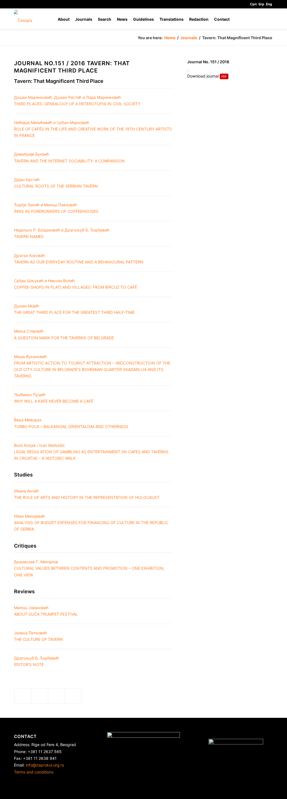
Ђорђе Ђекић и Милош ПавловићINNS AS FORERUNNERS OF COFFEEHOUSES (56, 208)
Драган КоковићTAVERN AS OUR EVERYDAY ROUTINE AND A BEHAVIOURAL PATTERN (78, 258)
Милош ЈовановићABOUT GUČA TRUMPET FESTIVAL (46, 610)
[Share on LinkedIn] (56, 696)
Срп (253, 4)
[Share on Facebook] (22, 696)
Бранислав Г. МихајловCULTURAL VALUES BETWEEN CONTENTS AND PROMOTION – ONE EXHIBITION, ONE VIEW (89, 568)
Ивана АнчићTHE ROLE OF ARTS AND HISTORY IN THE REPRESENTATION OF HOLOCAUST (86, 494)
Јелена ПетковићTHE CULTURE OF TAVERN (38, 636)
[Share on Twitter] (39, 696)
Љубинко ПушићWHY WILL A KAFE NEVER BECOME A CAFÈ (53, 397)
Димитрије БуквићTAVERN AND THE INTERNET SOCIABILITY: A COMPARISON (69, 157)
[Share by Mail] (73, 696)
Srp (261, 4)
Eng (269, 4)
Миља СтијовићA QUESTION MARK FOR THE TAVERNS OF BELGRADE (64, 334)
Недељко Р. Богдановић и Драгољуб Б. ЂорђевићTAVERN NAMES (61, 233)
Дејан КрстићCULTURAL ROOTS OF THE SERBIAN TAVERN (56, 182)
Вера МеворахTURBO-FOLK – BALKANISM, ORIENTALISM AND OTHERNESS (71, 423)
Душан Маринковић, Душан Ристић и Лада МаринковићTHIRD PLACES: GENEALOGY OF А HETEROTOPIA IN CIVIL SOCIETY (77, 100)
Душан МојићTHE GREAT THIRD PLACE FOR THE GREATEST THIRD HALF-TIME (74, 309)
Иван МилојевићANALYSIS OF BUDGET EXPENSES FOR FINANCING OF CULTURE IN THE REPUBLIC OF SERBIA (91, 522)
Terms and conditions (33, 772)
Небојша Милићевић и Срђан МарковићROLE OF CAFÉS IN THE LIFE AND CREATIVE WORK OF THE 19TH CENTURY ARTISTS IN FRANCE (93, 129)
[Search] (267, 19)
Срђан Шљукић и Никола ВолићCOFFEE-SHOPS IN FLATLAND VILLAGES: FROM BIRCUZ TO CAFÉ (75, 283)
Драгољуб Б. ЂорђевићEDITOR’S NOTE (36, 661)
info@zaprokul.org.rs (45, 765)
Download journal (203, 76)
